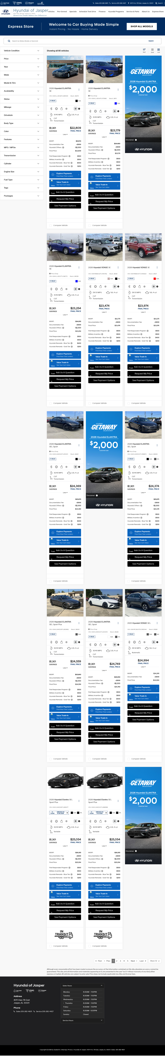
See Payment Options (65, 205)
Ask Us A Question (65, 192)
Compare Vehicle (60, 225)
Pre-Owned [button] (62, 12)
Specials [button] (73, 12)
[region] (65, 153)
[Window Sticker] (75, 108)
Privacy (70, 1050)
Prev (107, 961)
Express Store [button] (158, 12)
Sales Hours (67, 986)
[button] (81, 69)
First (99, 961)
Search (151, 41)
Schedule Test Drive (87, 12)
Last (142, 961)
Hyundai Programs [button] (116, 12)
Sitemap (64, 1050)
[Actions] (79, 90)
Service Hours (68, 1020)
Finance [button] (102, 12)
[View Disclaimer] (67, 108)
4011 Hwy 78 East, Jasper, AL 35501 (141, 3)
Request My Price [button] (65, 199)
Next (133, 961)
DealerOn (57, 1050)
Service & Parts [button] (132, 12)
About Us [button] (146, 12)
